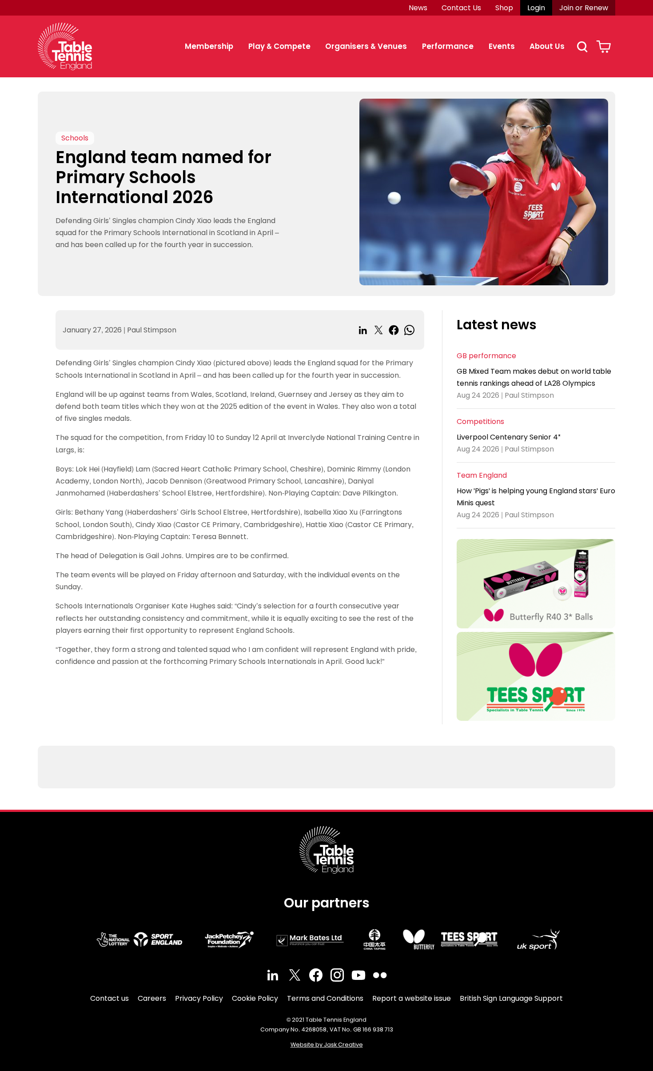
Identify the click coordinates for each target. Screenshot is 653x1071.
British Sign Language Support (511, 998)
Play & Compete (279, 46)
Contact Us (461, 8)
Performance (448, 46)
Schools (74, 138)
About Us (547, 46)
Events (502, 46)
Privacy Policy (199, 998)
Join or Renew (583, 8)
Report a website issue (411, 998)
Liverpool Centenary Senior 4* (509, 437)
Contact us (109, 998)
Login (536, 8)
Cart (603, 47)
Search (582, 46)
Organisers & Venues (366, 46)
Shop (504, 8)
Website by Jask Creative (327, 1044)
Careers (152, 998)
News (418, 8)
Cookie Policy (255, 998)
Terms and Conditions (325, 998)
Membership (209, 46)
